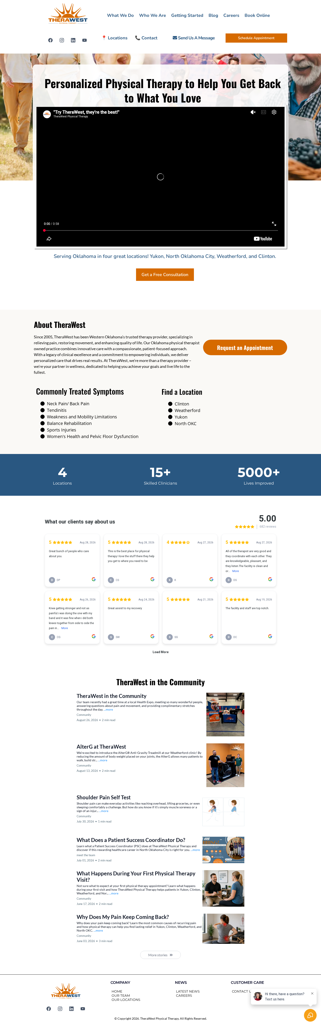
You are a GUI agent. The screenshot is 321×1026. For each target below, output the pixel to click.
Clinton (182, 404)
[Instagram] (61, 40)
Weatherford (187, 410)
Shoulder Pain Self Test (104, 797)
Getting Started (187, 15)
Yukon (181, 417)
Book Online (257, 15)
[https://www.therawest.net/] (68, 14)
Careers (231, 15)
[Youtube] (84, 40)
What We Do (120, 15)
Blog (213, 15)
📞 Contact (146, 38)
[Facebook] (50, 40)
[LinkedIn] (73, 40)
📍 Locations (114, 38)
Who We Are (152, 15)
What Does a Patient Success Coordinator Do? (131, 840)
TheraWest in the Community (112, 696)
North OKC (186, 423)
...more (108, 709)
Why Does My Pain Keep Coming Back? (123, 917)
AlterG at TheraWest (101, 746)
